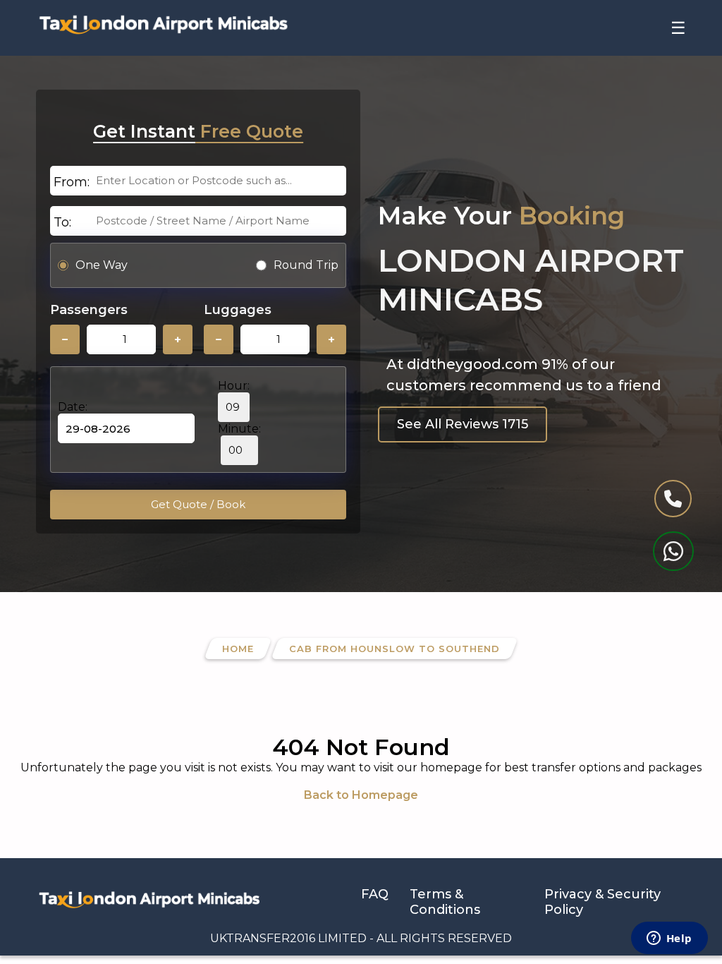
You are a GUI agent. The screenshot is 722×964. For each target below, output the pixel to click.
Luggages (237, 310)
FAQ (374, 894)
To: (62, 222)
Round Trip (306, 265)
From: (72, 182)
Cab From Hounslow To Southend (394, 648)
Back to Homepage (361, 795)
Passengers (89, 310)
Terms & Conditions (445, 901)
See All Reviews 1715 (462, 424)
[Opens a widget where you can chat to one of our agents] (669, 939)
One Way (101, 265)
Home (238, 648)
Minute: (239, 428)
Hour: (234, 385)
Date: (72, 407)
